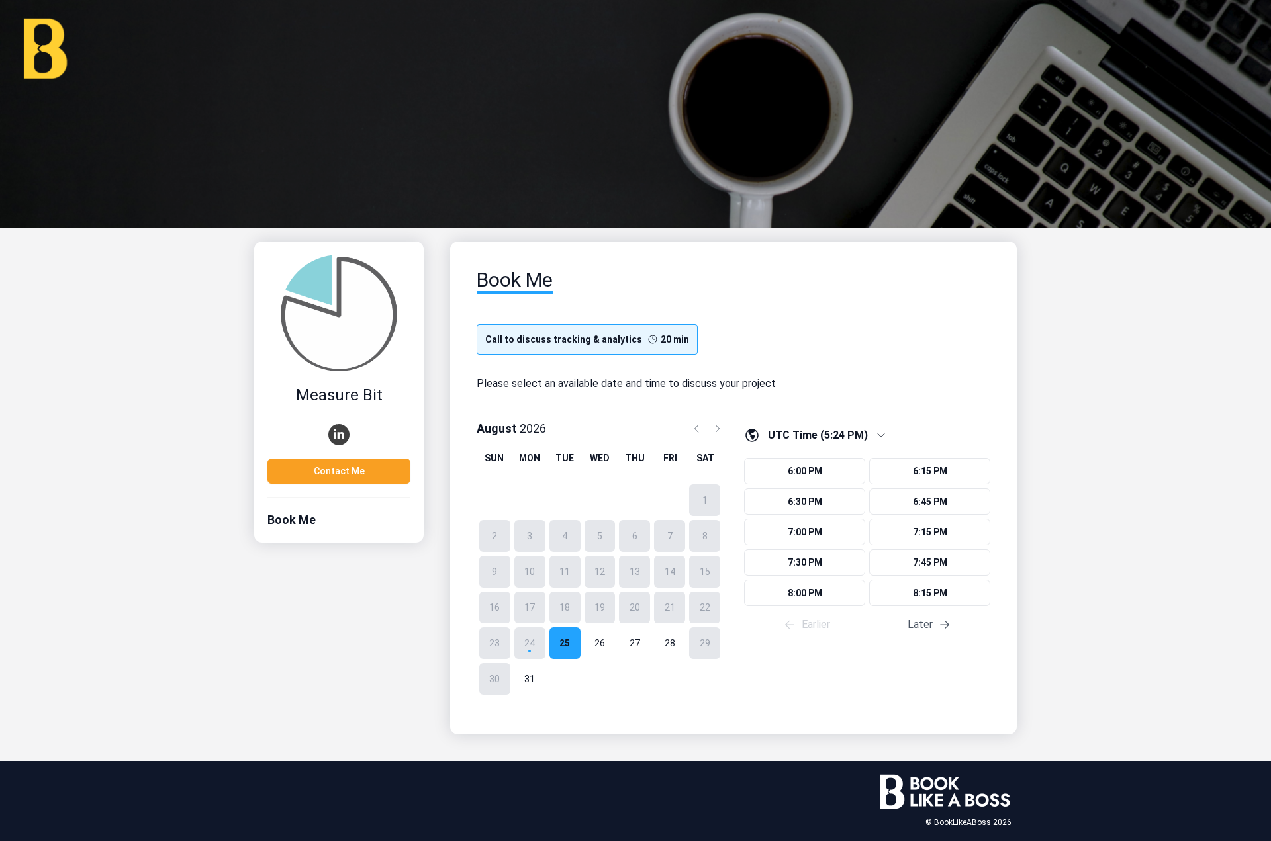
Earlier (816, 624)
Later (920, 624)
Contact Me (339, 471)
